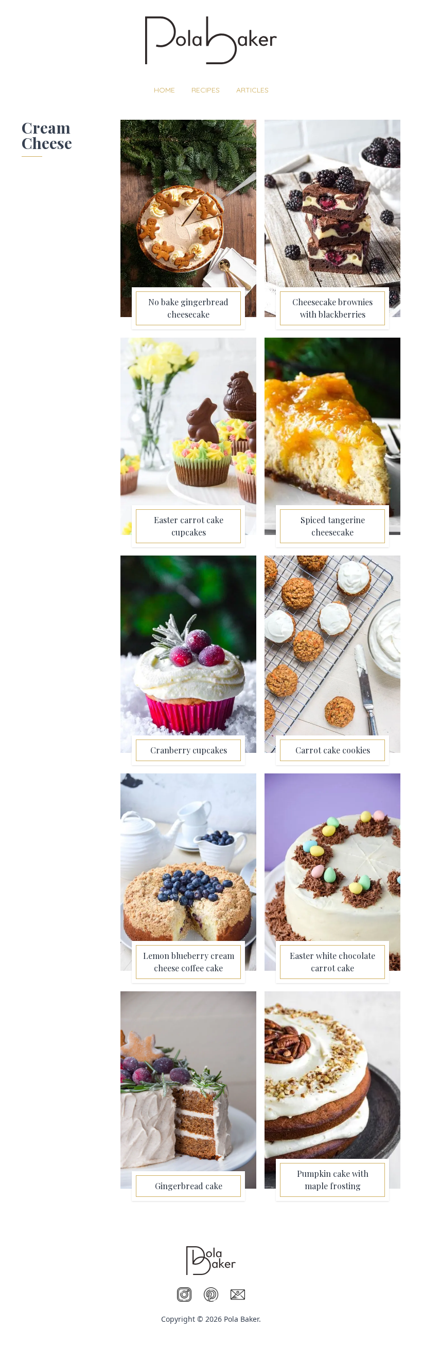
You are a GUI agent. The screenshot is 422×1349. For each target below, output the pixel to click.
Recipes (205, 90)
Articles (252, 90)
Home (164, 90)
